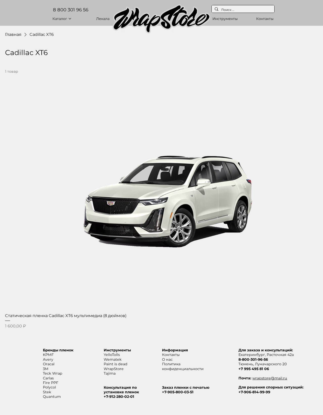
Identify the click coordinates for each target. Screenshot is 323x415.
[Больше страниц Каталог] (70, 18)
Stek (47, 392)
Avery (48, 359)
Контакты (171, 354)
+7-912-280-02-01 (119, 396)
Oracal (49, 364)
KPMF (48, 354)
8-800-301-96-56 (253, 359)
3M (45, 369)
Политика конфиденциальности (183, 366)
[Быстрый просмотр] (161, 192)
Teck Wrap (52, 373)
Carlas (48, 378)
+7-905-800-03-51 (178, 392)
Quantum (52, 396)
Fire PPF (50, 382)
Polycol (49, 387)
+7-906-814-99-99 (254, 392)
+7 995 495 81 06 (253, 369)
